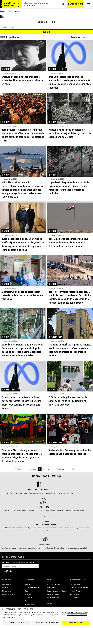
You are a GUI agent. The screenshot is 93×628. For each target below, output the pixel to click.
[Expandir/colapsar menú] (88, 4)
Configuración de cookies (46, 623)
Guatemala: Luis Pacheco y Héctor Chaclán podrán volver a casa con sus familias (69, 451)
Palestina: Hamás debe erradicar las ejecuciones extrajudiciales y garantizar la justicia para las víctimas (69, 133)
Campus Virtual (75, 591)
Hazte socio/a (75, 4)
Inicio (2, 11)
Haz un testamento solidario (57, 591)
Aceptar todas (75, 623)
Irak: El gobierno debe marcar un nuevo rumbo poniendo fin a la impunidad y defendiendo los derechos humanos (68, 242)
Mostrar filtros (46, 22)
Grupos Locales (75, 594)
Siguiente (60, 469)
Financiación (6, 591)
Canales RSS (29, 604)
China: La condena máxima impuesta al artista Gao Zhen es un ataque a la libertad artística (22, 80)
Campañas (28, 597)
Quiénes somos (7, 584)
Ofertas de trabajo (8, 594)
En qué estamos (14, 11)
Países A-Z (28, 601)
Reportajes (28, 594)
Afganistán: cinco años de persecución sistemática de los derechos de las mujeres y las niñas (23, 295)
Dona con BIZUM (53, 597)
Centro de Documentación (79, 588)
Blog (26, 591)
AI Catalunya (74, 597)
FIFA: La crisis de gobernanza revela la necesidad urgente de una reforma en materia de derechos (67, 401)
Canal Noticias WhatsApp (33, 588)
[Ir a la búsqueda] (63, 4)
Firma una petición (53, 584)
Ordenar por (75, 37)
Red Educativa (75, 584)
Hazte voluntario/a (53, 594)
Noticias (27, 584)
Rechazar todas (17, 623)
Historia (5, 588)
